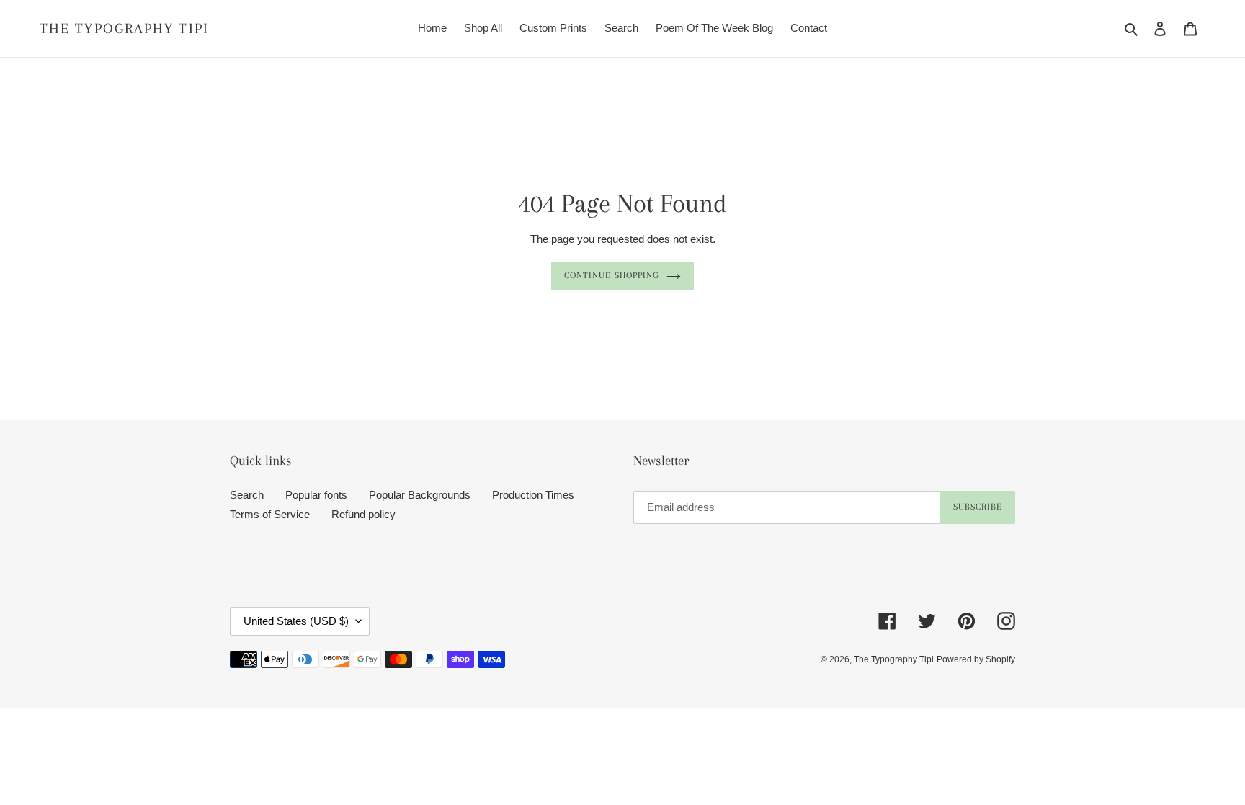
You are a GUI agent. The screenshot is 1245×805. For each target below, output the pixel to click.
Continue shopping (611, 275)
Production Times (533, 495)
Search (247, 495)
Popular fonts (316, 495)
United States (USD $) (296, 621)
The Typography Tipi (124, 28)
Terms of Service (270, 514)
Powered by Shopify (976, 659)
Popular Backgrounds (419, 495)
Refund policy (363, 514)
